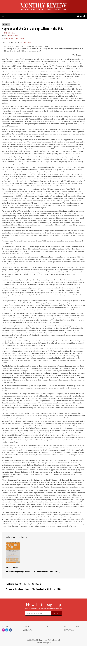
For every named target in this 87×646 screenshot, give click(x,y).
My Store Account (29, 630)
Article (23, 42)
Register (26, 626)
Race (16, 36)
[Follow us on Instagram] (3, 630)
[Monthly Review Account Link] (78, 16)
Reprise (5, 25)
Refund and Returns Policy (74, 626)
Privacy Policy (69, 630)
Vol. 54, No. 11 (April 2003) (15, 38)
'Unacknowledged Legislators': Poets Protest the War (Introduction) (33, 571)
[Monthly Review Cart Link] (81, 16)
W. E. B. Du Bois (9, 33)
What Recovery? (12, 567)
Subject (4, 36)
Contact (47, 626)
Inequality (11, 36)
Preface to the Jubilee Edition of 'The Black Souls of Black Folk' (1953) (33, 589)
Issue (29, 42)
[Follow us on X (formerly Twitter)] (6, 630)
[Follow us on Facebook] (10, 630)
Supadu (48, 642)
